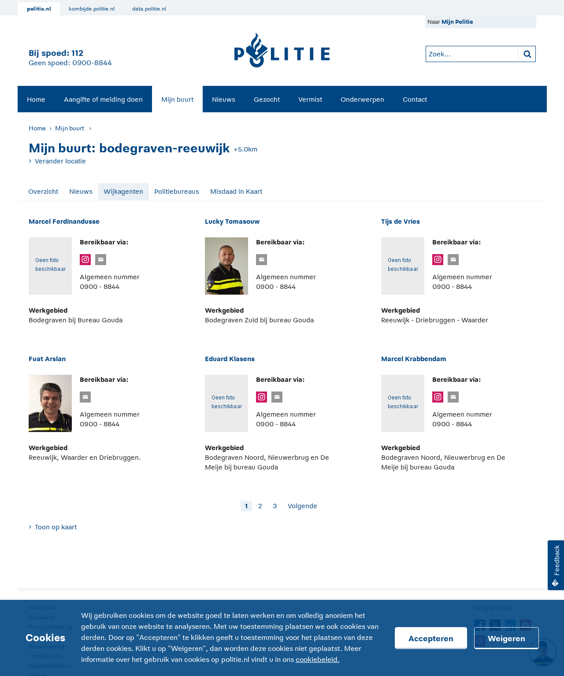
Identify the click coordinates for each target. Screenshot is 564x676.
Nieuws (223, 99)
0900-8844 (92, 63)
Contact (415, 99)
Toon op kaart (56, 527)
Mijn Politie (457, 22)
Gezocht (267, 99)
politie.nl (39, 8)
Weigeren (506, 638)
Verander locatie (60, 161)
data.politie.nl (149, 8)
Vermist (310, 99)
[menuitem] (36, 99)
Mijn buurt (177, 99)
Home (36, 99)
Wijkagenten (123, 191)
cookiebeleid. (318, 659)
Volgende (302, 506)
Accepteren (430, 638)
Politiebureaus (176, 191)
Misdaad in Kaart (236, 191)
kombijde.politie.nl (92, 8)
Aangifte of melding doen (103, 99)
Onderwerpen (362, 99)
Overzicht (43, 191)
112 (77, 53)
